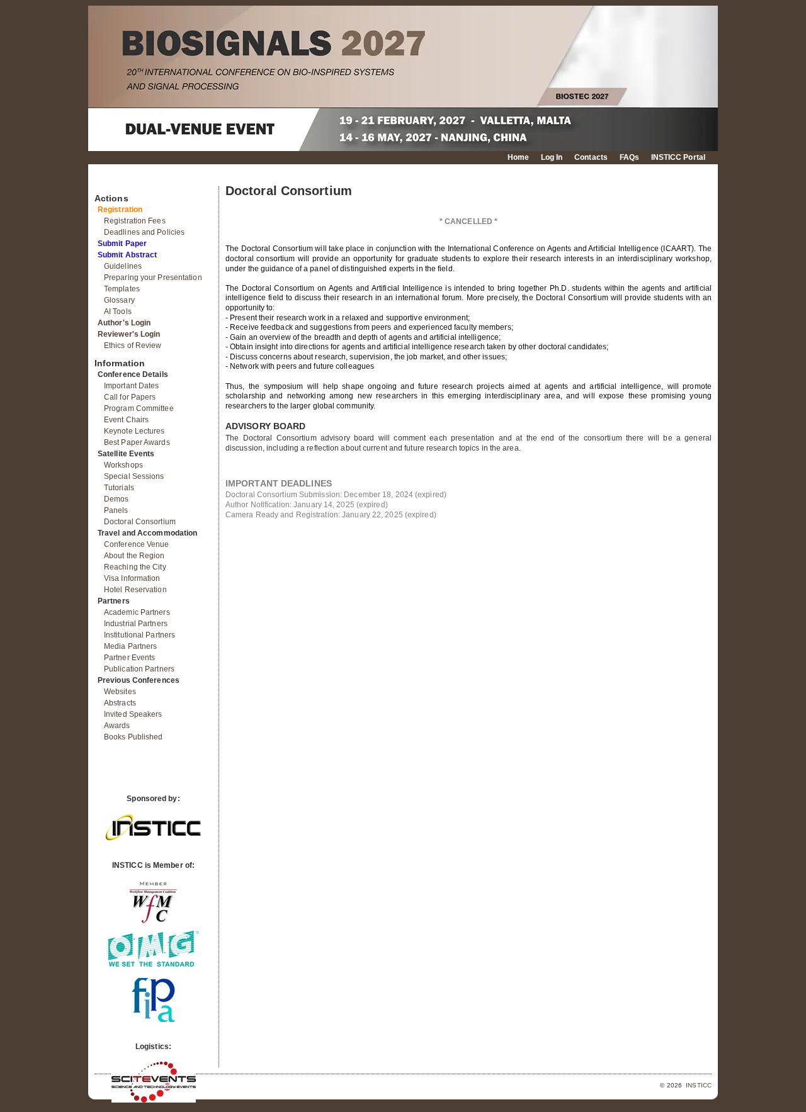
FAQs (629, 157)
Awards (117, 725)
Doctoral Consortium (140, 521)
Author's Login (124, 322)
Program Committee (139, 408)
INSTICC (699, 1085)
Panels (116, 510)
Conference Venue (136, 544)
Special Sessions (134, 476)
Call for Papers (130, 397)
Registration (120, 209)
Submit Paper (122, 243)
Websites (120, 691)
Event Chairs (126, 419)
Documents (108, 181)
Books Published (133, 737)
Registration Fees (135, 220)
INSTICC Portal (678, 157)
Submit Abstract (127, 254)
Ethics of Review (133, 345)
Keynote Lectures (134, 431)
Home (518, 157)
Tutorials (119, 487)
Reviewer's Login (129, 334)
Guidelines (123, 266)
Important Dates (131, 385)
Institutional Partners (139, 635)
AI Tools (118, 311)
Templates (122, 288)
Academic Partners (137, 612)
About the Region (134, 555)
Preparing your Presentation (153, 277)
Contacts (591, 157)
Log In (552, 157)
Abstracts (120, 703)
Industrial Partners (135, 623)
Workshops (123, 465)
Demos (116, 499)
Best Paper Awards (137, 442)
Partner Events (129, 657)
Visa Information (132, 578)
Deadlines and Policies (144, 232)
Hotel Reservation (135, 589)
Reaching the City (135, 567)
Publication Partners (139, 669)
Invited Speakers (133, 714)
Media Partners (130, 646)
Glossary (119, 300)
